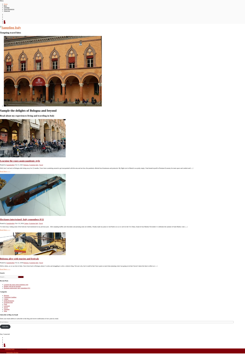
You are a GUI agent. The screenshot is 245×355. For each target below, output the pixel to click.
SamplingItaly (10, 165)
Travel (41, 165)
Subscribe (5, 326)
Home (6, 4)
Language (7, 306)
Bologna (26, 165)
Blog (5, 6)
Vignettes (6, 7)
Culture (26, 223)
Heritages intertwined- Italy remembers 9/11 (22, 219)
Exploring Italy (33, 165)
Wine (5, 311)
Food (5, 304)
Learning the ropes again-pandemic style (20, 161)
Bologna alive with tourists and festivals (19, 258)
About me (7, 11)
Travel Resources (9, 9)
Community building (10, 297)
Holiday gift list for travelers (12, 286)
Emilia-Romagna (9, 301)
